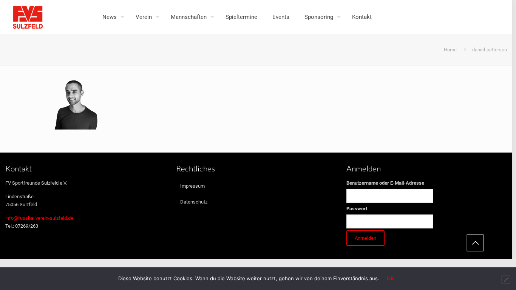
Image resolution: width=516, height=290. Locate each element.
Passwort (356, 208)
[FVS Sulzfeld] (28, 17)
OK (390, 278)
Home (450, 49)
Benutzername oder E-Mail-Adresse (385, 183)
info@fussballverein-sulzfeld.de (39, 218)
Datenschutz (193, 202)
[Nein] (505, 279)
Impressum (192, 186)
